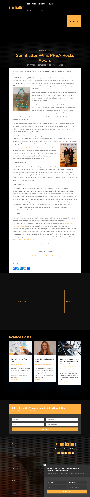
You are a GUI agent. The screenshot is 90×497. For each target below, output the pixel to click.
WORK (34, 4)
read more (14, 379)
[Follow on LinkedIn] (65, 453)
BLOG (51, 4)
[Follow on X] (62, 453)
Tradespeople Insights (45, 50)
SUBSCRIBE (74, 21)
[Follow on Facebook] (58, 453)
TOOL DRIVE (31, 11)
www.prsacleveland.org (27, 239)
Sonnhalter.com (60, 210)
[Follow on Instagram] (69, 453)
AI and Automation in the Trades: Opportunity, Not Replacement (69, 361)
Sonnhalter (36, 78)
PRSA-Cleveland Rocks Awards (32, 148)
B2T (28, 4)
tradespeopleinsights (40, 65)
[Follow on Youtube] (72, 453)
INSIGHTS (41, 4)
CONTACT (43, 11)
